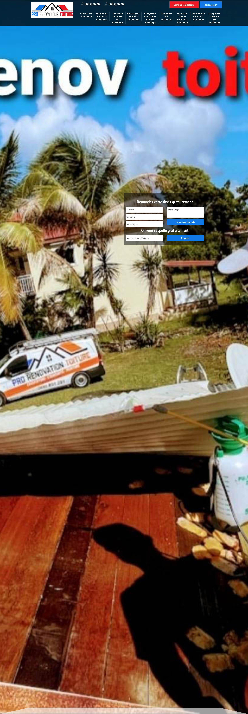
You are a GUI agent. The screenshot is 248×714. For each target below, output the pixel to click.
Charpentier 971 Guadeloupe (166, 16)
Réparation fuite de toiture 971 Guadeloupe (182, 18)
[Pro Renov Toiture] (52, 19)
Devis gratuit (210, 4)
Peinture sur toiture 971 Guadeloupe (101, 16)
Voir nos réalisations (184, 4)
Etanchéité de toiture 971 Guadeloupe (198, 16)
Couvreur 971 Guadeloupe (86, 15)
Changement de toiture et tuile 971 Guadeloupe (150, 18)
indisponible (93, 4)
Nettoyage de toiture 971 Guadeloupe (133, 16)
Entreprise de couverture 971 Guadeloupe (214, 18)
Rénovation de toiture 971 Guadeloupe (117, 18)
